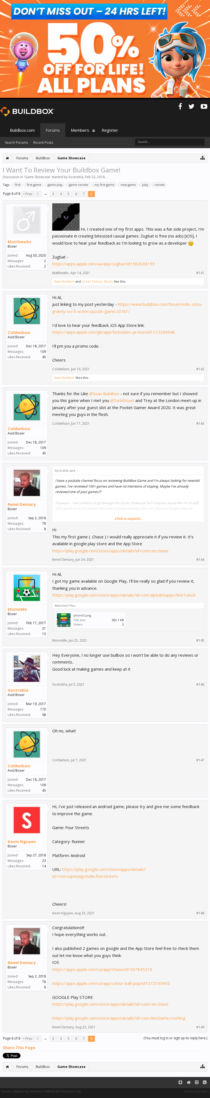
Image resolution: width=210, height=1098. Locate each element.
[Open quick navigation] (202, 157)
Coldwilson (19, 332)
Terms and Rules (196, 1091)
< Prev (27, 194)
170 (43, 709)
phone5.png (82, 615)
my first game (104, 185)
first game (34, 185)
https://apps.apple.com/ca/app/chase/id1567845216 (102, 969)
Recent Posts (43, 142)
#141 (200, 273)
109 (43, 351)
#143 (200, 423)
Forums (53, 130)
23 (44, 860)
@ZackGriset (122, 400)
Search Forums (16, 142)
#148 (200, 913)
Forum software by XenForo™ (41, 1091)
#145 (200, 640)
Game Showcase (37, 177)
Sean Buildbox (64, 281)
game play (55, 185)
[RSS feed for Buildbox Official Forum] (205, 1082)
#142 (200, 369)
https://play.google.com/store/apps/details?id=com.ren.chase (110, 550)
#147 (200, 760)
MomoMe (17, 609)
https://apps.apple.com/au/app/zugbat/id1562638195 (103, 263)
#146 (200, 684)
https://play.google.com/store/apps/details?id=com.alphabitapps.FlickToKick (124, 595)
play (145, 185)
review (159, 185)
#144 (200, 559)
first (18, 185)
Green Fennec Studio (97, 281)
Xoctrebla (75, 177)
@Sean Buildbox (104, 393)
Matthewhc (19, 241)
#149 (200, 1027)
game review (78, 185)
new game (128, 185)
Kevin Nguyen (22, 841)
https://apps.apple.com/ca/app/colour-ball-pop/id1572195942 (111, 983)
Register (110, 130)
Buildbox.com (22, 130)
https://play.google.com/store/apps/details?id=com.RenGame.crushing (118, 1018)
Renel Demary (22, 504)
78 (44, 523)
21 (44, 628)
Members (80, 130)
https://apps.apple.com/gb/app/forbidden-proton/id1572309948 (113, 332)
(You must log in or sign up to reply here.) (175, 1038)
